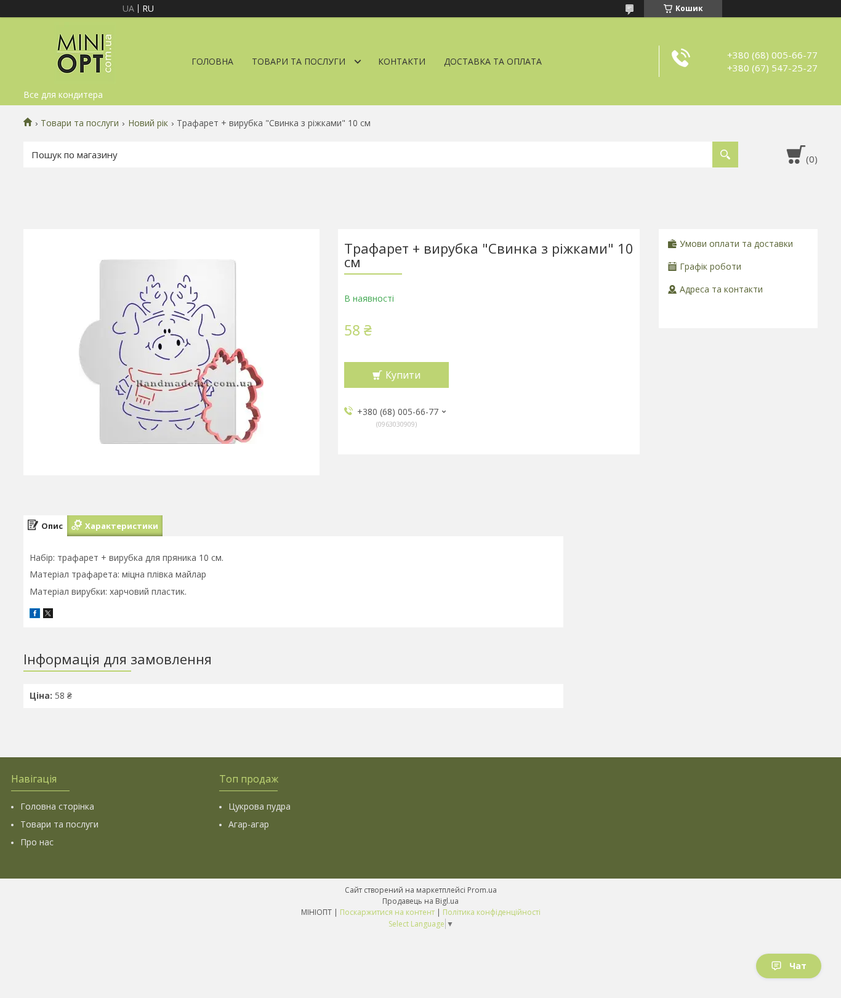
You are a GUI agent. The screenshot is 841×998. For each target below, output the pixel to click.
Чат (798, 966)
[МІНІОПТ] (85, 50)
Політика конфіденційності (492, 912)
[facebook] (35, 615)
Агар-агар (248, 824)
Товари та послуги (298, 61)
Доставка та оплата (493, 61)
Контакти (401, 61)
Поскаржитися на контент (387, 912)
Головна (212, 61)
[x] (48, 615)
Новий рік (148, 123)
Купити (402, 375)
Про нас (37, 842)
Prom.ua (482, 890)
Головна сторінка (57, 806)
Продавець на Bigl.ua (420, 901)
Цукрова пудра (259, 806)
